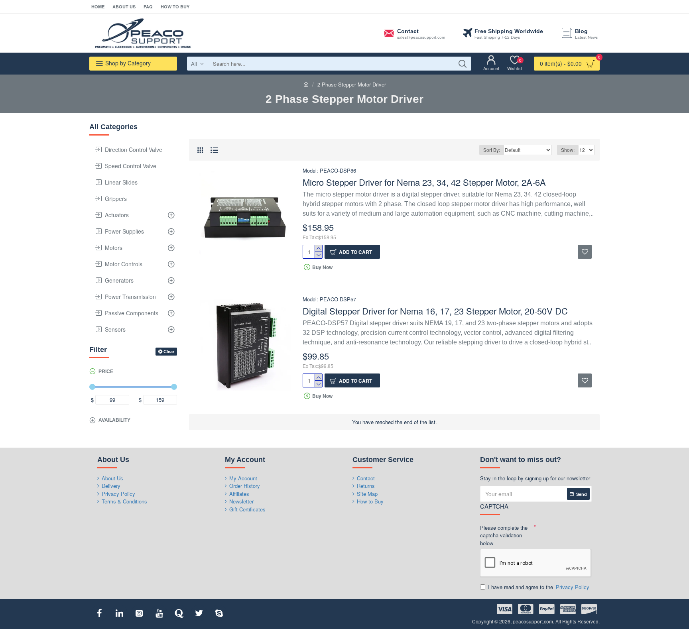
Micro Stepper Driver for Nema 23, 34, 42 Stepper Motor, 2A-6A (424, 182)
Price (105, 371)
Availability (114, 420)
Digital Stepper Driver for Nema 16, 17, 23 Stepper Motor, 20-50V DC (435, 311)
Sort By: (491, 149)
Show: (568, 149)
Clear (168, 351)
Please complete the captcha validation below (504, 535)
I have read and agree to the (538, 587)
